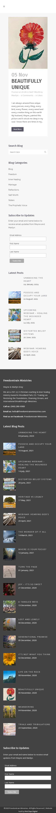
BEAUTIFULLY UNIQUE (26, 84)
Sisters (11, 200)
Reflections (13, 190)
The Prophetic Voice (17, 205)
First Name (14, 243)
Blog (10, 169)
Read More (17, 129)
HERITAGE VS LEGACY (30, 496)
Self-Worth (34, 92)
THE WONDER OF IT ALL (32, 531)
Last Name (14, 251)
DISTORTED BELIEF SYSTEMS (35, 479)
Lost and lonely (29, 619)
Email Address (15, 235)
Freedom (12, 174)
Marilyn (14, 95)
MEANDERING (26, 706)
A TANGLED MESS (28, 601)
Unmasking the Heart (32, 432)
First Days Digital (31, 811)
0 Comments (27, 95)
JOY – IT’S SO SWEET (30, 584)
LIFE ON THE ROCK (29, 671)
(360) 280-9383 (18, 406)
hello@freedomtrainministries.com (29, 411)
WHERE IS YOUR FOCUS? (32, 549)
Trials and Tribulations (34, 724)
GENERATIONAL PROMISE (33, 636)
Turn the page (27, 566)
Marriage (12, 185)
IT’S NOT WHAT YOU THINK (34, 654)
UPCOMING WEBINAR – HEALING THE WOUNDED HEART (32, 464)
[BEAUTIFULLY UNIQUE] (28, 43)
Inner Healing (14, 179)
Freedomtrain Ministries (35, 416)
